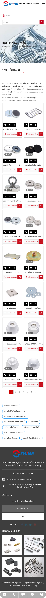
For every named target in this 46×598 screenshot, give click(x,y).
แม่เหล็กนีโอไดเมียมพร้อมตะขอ (15, 416)
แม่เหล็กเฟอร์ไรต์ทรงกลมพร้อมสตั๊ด (12, 130)
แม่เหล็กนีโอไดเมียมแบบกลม (14, 411)
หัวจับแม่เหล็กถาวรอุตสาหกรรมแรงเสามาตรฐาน (12, 273)
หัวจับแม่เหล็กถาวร (11, 406)
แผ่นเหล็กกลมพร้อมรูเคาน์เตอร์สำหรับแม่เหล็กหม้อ (34, 308)
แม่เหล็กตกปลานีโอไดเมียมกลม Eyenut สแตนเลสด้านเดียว (12, 201)
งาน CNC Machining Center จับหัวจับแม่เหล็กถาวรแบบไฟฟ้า (33, 130)
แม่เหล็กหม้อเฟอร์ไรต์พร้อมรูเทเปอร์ (12, 237)
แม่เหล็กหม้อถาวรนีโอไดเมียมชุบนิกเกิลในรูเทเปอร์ (33, 201)
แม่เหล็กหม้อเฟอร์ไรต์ (31, 427)
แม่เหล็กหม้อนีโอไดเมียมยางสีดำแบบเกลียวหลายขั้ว (33, 165)
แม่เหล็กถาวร (33, 422)
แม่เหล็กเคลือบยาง (11, 438)
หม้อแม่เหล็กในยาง (11, 427)
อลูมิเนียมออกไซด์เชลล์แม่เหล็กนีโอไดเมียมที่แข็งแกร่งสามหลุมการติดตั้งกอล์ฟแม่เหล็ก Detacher (34, 380)
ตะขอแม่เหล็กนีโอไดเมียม (13, 433)
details (15, 124)
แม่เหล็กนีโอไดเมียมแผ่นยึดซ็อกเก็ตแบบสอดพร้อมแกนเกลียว (34, 273)
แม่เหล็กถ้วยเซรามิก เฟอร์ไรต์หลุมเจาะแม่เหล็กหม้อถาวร (12, 165)
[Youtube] (34, 525)
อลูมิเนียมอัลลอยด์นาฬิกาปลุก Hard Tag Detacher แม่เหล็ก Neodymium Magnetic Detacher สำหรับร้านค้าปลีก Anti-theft (12, 344)
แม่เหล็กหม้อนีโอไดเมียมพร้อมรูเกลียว (33, 237)
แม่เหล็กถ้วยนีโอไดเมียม (31, 438)
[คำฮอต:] (42, 22)
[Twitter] (30, 525)
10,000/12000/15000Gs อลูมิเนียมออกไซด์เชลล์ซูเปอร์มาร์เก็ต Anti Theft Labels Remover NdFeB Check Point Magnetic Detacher (34, 344)
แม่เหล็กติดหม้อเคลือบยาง (13, 422)
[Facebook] (22, 525)
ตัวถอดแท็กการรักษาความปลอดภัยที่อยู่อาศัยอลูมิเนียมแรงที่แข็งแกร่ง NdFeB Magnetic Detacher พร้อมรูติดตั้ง (12, 380)
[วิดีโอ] (12, 149)
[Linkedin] (26, 525)
